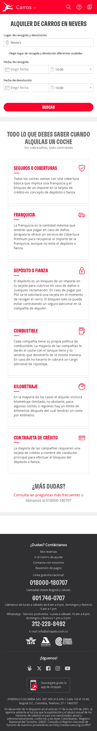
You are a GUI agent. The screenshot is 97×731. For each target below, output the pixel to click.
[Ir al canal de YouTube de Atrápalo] (67, 668)
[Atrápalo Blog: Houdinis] (29, 668)
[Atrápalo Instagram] (58, 668)
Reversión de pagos (48, 568)
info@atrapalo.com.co (53, 631)
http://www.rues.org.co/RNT (72, 725)
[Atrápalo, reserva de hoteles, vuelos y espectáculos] (8, 7)
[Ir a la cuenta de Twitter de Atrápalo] (39, 668)
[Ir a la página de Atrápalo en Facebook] (48, 668)
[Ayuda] (79, 7)
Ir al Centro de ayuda (48, 557)
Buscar (48, 107)
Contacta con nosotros (48, 563)
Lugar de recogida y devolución (25, 35)
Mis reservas (48, 552)
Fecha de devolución (18, 80)
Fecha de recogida (16, 62)
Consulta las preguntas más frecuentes (47, 494)
